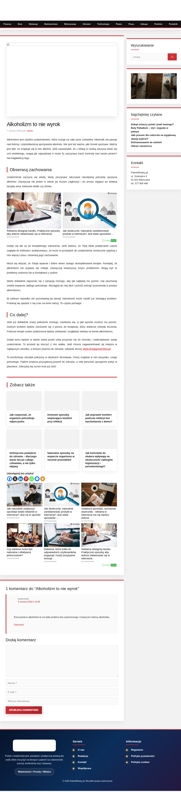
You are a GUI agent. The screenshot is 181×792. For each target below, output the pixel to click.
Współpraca (84, 768)
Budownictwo (51, 24)
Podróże (158, 24)
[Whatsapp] (31, 478)
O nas (81, 750)
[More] (42, 478)
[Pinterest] (26, 478)
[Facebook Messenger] (37, 478)
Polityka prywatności (143, 756)
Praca (131, 24)
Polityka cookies (140, 762)
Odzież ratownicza (141, 146)
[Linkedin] (20, 478)
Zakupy (144, 24)
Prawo (119, 24)
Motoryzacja (70, 24)
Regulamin (137, 750)
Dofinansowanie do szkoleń (146, 142)
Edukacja (33, 24)
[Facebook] (9, 478)
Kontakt (82, 762)
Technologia (103, 24)
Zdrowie (86, 24)
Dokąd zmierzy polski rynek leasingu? (152, 124)
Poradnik (173, 24)
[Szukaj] (172, 56)
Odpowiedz (19, 624)
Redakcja (83, 756)
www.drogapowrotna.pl (97, 349)
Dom (20, 24)
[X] (15, 478)
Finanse (7, 24)
